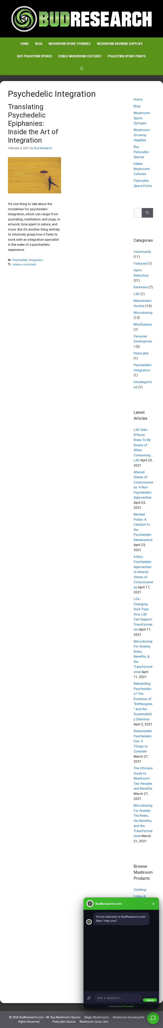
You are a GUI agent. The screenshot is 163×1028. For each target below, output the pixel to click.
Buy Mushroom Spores (65, 1017)
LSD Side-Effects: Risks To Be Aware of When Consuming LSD (142, 445)
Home (24, 44)
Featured (140, 263)
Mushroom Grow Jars (94, 1021)
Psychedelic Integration (28, 260)
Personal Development (143, 341)
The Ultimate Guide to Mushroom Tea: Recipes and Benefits (143, 778)
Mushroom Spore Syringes (70, 44)
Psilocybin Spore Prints (127, 56)
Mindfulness (143, 324)
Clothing (140, 890)
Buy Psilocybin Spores (34, 56)
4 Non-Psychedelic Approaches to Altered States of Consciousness (143, 572)
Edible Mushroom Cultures (79, 56)
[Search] (147, 213)
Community (142, 252)
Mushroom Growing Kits (129, 1017)
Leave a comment (24, 264)
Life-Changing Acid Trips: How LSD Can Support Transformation (143, 614)
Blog (38, 44)
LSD (137, 294)
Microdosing (143, 313)
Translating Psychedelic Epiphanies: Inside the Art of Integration (33, 123)
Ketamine (141, 287)
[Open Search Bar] (81, 69)
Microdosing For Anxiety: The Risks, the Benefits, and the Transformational (143, 820)
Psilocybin (141, 353)
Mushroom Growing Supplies (120, 44)
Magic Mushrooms (96, 1017)
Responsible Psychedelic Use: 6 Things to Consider (143, 741)
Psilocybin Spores (64, 1021)
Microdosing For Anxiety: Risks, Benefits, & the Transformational (143, 656)
